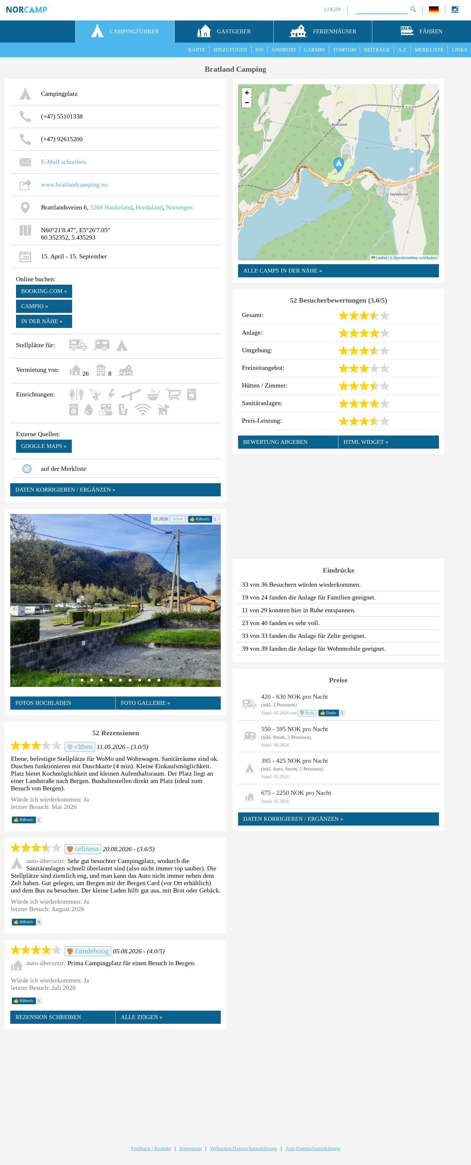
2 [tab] (82, 680)
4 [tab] (101, 680)
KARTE (196, 50)
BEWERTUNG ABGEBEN (275, 442)
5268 (96, 207)
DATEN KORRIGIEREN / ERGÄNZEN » (65, 489)
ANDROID (283, 50)
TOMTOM (344, 50)
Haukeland (118, 207)
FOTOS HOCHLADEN (43, 703)
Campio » (34, 306)
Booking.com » (44, 291)
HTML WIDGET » (365, 442)
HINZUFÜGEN (230, 50)
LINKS (459, 50)
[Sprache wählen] (434, 11)
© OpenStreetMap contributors (413, 257)
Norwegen (179, 207)
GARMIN (314, 50)
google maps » (44, 446)
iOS (259, 50)
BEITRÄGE (377, 50)
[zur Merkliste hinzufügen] (26, 468)
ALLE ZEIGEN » (141, 1017)
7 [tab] (130, 680)
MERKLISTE (429, 50)
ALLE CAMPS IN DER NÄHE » (282, 270)
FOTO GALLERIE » (145, 703)
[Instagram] (455, 11)
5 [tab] (111, 680)
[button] (339, 165)
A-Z (402, 50)
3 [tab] (91, 680)
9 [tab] (149, 680)
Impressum (190, 1148)
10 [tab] (159, 680)
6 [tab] (120, 680)
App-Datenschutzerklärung (312, 1148)
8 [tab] (139, 680)
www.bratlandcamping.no (74, 184)
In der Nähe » (41, 321)
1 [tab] (72, 680)
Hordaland (149, 207)
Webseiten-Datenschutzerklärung (243, 1148)
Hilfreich (199, 519)
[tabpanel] (115, 600)
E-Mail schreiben (63, 161)
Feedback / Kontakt (151, 1148)
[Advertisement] (115, 1081)
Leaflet (381, 257)
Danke (328, 712)
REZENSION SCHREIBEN (48, 1017)
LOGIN (332, 9)
